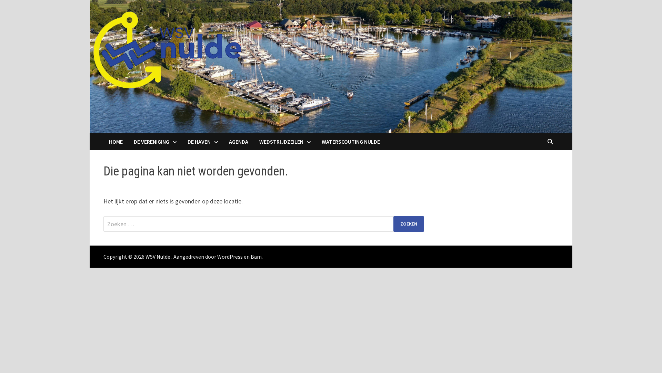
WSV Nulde (158, 256)
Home (116, 141)
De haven (199, 141)
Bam (256, 256)
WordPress (230, 256)
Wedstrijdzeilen (281, 141)
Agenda (238, 141)
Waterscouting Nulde (351, 141)
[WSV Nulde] (331, 66)
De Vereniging (151, 141)
